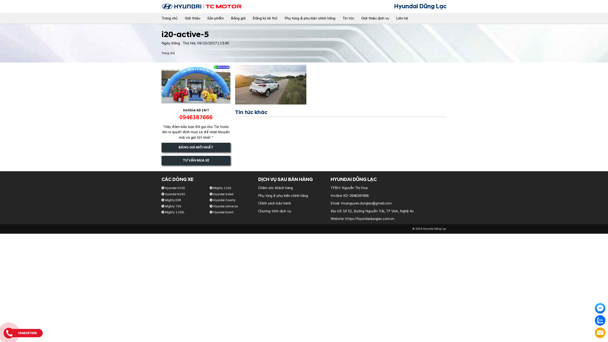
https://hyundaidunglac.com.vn (369, 219)
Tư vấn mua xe (196, 160)
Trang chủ (170, 18)
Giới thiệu (192, 18)
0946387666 (359, 196)
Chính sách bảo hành (274, 203)
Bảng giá (238, 18)
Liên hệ (402, 18)
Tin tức (348, 18)
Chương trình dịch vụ (274, 211)
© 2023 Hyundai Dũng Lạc (429, 229)
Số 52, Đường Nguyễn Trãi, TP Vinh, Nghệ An (378, 211)
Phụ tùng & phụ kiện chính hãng (310, 18)
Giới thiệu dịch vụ (375, 18)
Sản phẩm (215, 18)
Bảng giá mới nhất (196, 147)
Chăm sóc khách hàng (275, 188)
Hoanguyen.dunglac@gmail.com (366, 203)
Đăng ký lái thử (265, 18)
